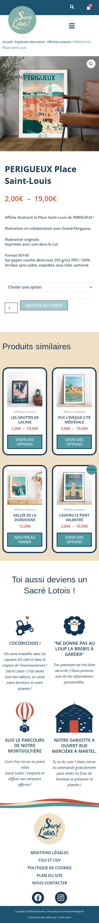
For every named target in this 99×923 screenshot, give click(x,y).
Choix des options (25, 441)
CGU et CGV (49, 860)
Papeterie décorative (29, 42)
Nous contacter (49, 883)
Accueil (7, 42)
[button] (72, 25)
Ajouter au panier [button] (24, 539)
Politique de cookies (50, 867)
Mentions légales (49, 852)
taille (9, 277)
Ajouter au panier (43, 305)
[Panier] (88, 7)
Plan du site (49, 875)
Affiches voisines (59, 42)
